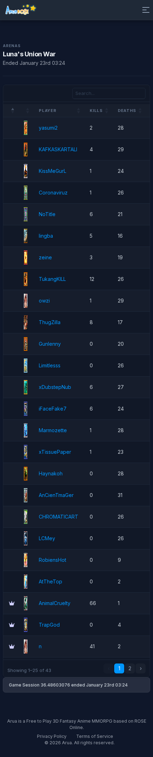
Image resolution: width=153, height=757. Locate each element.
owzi (44, 301)
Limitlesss (49, 365)
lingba (46, 236)
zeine (45, 257)
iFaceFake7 (53, 409)
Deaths (127, 110)
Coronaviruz (53, 193)
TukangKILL (52, 279)
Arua (67, 742)
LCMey (47, 538)
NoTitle (47, 214)
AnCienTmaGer (56, 495)
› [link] (141, 668)
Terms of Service (94, 736)
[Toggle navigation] (144, 10)
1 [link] (119, 668)
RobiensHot (52, 560)
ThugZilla (49, 322)
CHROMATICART (58, 517)
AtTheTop (50, 581)
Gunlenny (50, 344)
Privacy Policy (52, 736)
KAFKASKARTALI (58, 149)
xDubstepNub (55, 387)
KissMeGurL (52, 171)
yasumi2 (48, 128)
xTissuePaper (55, 452)
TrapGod (49, 625)
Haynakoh (51, 473)
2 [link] (129, 668)
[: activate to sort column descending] (10, 110)
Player (48, 110)
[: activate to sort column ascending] (25, 110)
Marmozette (53, 430)
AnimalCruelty (54, 603)
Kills (96, 110)
